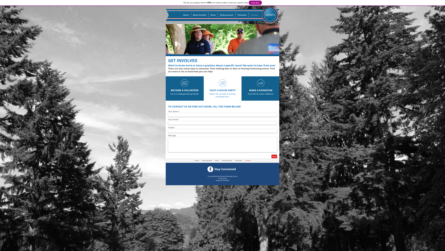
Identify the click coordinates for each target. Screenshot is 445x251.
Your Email (172, 119)
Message (172, 135)
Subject (171, 127)
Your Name (173, 111)
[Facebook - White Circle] (210, 169)
